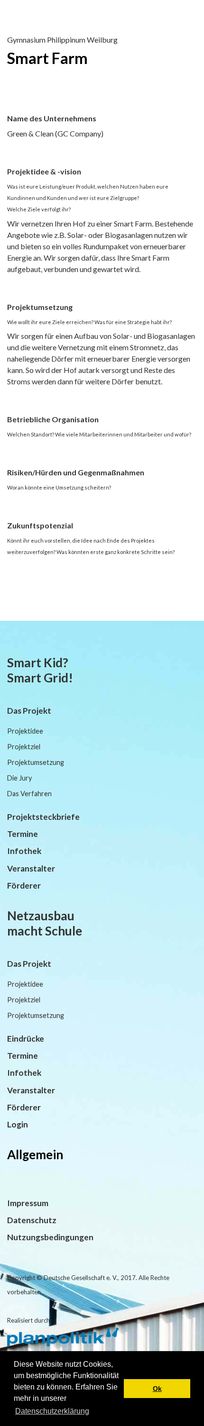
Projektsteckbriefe (43, 817)
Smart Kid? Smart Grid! (40, 670)
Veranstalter (31, 868)
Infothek (24, 851)
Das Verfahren (29, 794)
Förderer (24, 885)
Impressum (27, 1203)
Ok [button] (157, 1388)
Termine (22, 834)
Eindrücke (25, 1039)
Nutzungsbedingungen (50, 1237)
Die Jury (19, 778)
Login (17, 1124)
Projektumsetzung (35, 762)
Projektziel (23, 747)
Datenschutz (31, 1220)
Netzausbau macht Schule (44, 923)
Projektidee (25, 731)
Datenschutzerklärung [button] (52, 1411)
